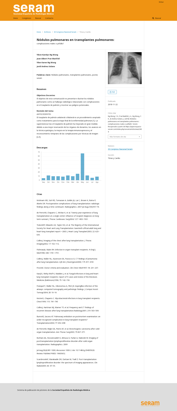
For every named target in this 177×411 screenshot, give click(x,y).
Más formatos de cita (118, 136)
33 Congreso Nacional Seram (65, 32)
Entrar (161, 2)
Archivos (47, 32)
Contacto (49, 18)
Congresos (26, 18)
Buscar (38, 18)
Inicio (15, 18)
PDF (113, 92)
